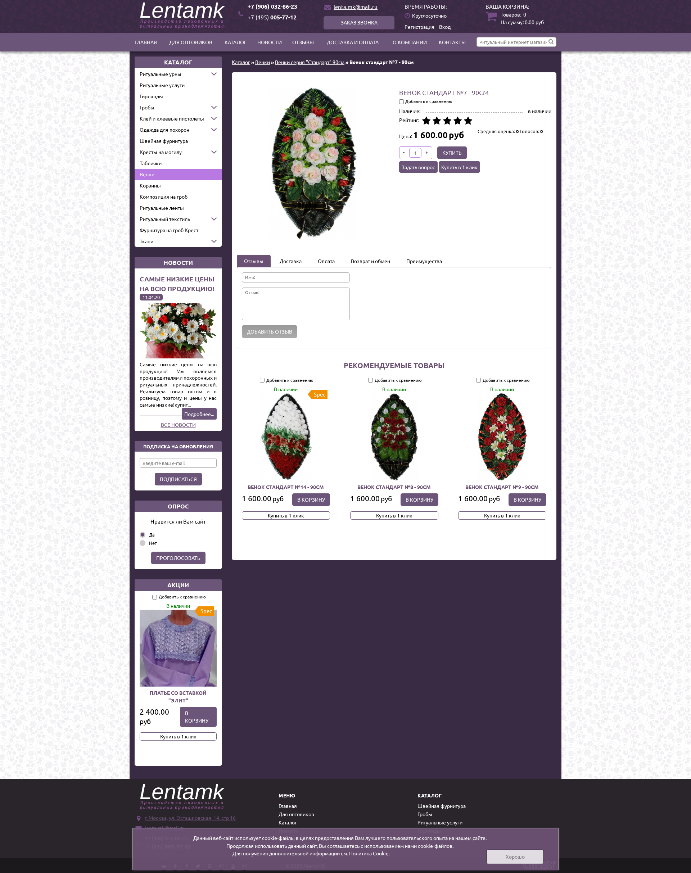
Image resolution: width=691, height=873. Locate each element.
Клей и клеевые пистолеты (172, 118)
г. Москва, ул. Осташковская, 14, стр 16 (190, 817)
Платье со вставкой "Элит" (178, 696)
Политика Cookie (369, 853)
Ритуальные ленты (162, 207)
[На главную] (183, 15)
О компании (410, 42)
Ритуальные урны (160, 74)
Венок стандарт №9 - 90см (502, 487)
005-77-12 (272, 17)
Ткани (146, 241)
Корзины (150, 185)
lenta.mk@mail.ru (356, 6)
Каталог (236, 42)
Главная (146, 42)
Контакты (452, 42)
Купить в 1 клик (178, 736)
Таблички (151, 163)
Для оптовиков (190, 42)
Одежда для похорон (164, 129)
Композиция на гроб (164, 196)
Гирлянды (151, 96)
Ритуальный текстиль (165, 219)
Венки (147, 174)
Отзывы (303, 42)
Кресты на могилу (161, 152)
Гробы (147, 107)
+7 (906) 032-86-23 (272, 6)
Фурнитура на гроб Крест (169, 230)
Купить (452, 152)
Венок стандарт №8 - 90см (394, 487)
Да (152, 535)
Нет (153, 543)
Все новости (178, 424)
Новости (269, 42)
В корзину (196, 717)
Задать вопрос (418, 167)
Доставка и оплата (353, 42)
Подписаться (178, 479)
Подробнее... (199, 414)
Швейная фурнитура (164, 140)
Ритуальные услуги (162, 85)
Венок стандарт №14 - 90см (286, 487)
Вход (445, 26)
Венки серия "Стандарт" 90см (309, 62)
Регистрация (419, 26)
